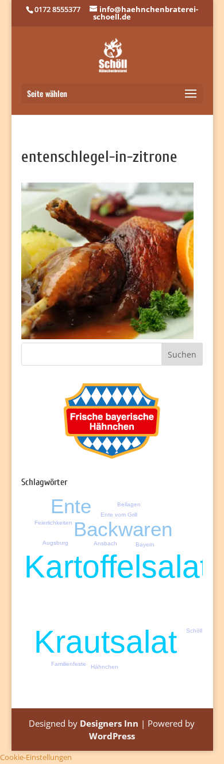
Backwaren (123, 529)
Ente (71, 506)
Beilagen (129, 504)
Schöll (194, 630)
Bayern (145, 544)
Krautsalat (105, 642)
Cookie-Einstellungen (36, 757)
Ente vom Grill (119, 514)
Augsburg (55, 543)
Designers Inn (109, 723)
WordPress (112, 736)
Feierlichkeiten (53, 522)
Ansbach (105, 543)
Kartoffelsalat (116, 566)
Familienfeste (68, 664)
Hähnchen (104, 667)
